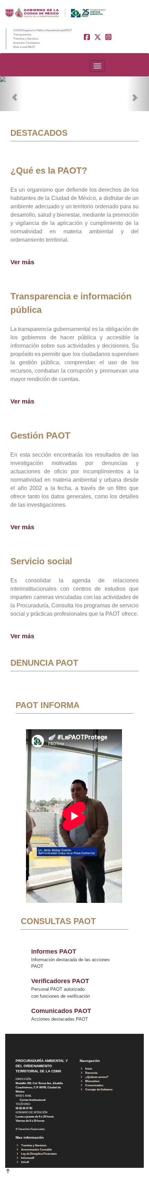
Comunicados (93, 1085)
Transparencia (22, 34)
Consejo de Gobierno (98, 1089)
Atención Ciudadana (26, 42)
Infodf (24, 1162)
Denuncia (90, 1072)
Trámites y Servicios (25, 38)
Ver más (22, 262)
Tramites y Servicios (32, 1145)
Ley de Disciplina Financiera (37, 1153)
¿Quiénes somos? (95, 1077)
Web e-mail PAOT (24, 47)
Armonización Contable (35, 1149)
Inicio (87, 1068)
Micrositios (91, 1081)
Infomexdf (26, 1158)
